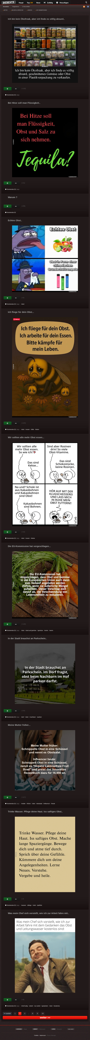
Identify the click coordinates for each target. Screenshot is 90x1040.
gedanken (45, 1006)
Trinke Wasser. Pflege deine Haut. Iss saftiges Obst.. (35, 811)
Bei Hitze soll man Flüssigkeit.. (24, 103)
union (46, 630)
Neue (38, 3)
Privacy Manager (51, 1035)
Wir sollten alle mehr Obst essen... (26, 437)
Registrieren (15, 6)
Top (30, 3)
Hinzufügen (64, 3)
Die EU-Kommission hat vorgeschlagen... (29, 546)
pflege (30, 905)
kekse (33, 538)
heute (53, 803)
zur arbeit (37, 1006)
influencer (47, 803)
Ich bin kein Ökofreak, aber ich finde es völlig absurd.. (36, 19)
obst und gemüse (31, 630)
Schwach (16, 89)
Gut (8, 89)
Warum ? (12, 197)
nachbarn (33, 717)
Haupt (21, 3)
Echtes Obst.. (15, 220)
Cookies (36, 1035)
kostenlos (57, 1006)
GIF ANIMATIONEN (41, 10)
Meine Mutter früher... (19, 725)
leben (37, 429)
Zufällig (50, 3)
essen (28, 429)
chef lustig (25, 1006)
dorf (23, 717)
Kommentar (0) (11, 95)
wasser (24, 905)
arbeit (31, 1006)
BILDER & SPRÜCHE (17, 10)
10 (43, 1013)
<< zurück (7, 1013)
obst (23, 304)
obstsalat (39, 803)
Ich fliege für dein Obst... (21, 312)
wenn (51, 630)
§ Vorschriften (26, 6)
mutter (23, 803)
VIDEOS (29, 10)
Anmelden (6, 6)
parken (40, 717)
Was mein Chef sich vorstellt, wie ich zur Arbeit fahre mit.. (38, 913)
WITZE (5, 10)
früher (29, 803)
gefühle (40, 905)
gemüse (40, 630)
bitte (32, 429)
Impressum (43, 1035)
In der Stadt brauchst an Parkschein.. (27, 638)
